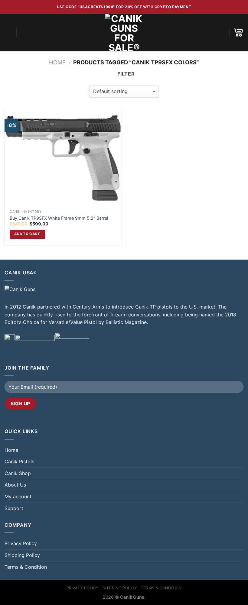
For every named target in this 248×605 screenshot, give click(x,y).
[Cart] (238, 32)
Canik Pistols (19, 461)
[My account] (222, 32)
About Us (15, 485)
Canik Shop (18, 473)
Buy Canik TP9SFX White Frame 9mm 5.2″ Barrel (59, 218)
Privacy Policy (21, 543)
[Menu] (8, 32)
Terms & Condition (26, 567)
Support (14, 508)
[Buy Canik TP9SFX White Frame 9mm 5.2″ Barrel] (63, 158)
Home (57, 62)
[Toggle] (241, 473)
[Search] (23, 32)
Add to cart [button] (27, 234)
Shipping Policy (22, 555)
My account (18, 496)
